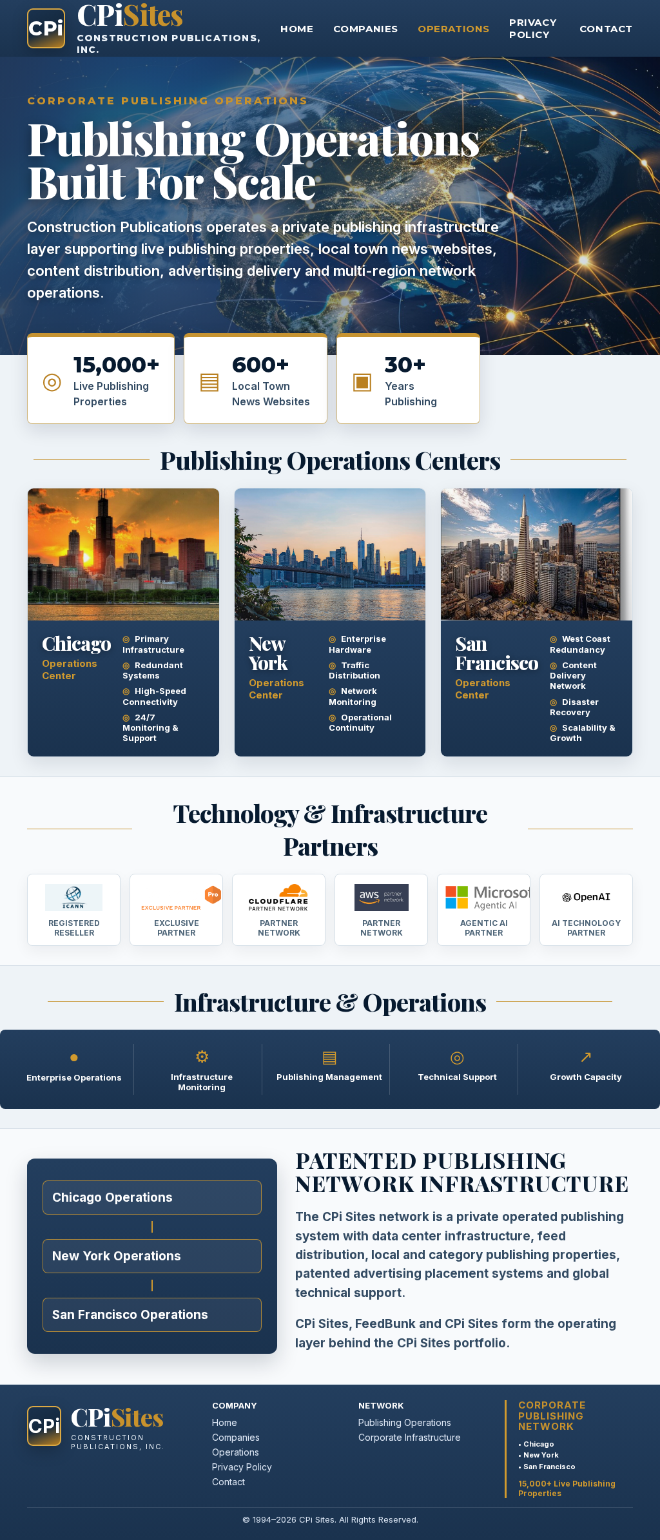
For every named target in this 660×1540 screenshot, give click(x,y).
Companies (365, 29)
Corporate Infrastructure (409, 1437)
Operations (454, 29)
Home (296, 29)
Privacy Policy (532, 28)
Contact (606, 29)
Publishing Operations (404, 1422)
